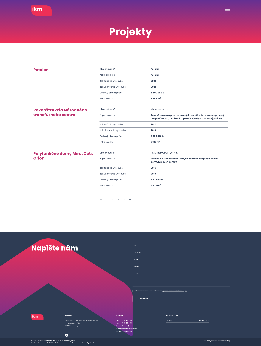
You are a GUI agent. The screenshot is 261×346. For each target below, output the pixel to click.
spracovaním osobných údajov (174, 291)
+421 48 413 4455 (124, 320)
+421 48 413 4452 (124, 331)
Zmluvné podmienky (80, 343)
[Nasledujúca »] (130, 199)
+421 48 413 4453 (124, 323)
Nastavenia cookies (98, 343)
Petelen (41, 69)
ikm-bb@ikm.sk (125, 326)
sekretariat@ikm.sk (126, 329)
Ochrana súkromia (62, 343)
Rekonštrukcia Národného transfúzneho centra (60, 112)
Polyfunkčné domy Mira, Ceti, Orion (63, 156)
